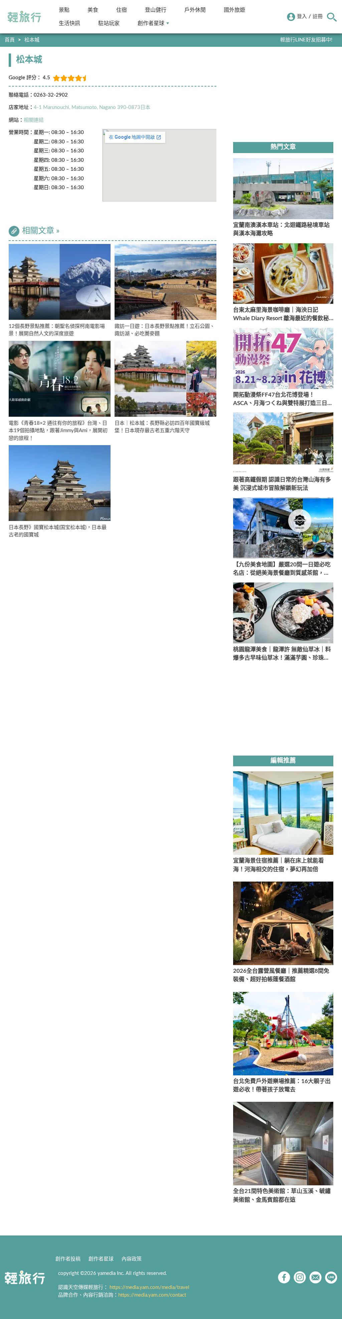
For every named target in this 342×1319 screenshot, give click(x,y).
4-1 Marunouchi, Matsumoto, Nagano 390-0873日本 (92, 107)
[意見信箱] (315, 1277)
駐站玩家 (109, 23)
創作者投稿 (67, 1259)
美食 (93, 10)
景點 (64, 10)
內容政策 (132, 1259)
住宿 (121, 10)
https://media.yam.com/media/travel (149, 1287)
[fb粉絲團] (284, 1277)
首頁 (10, 39)
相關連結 (34, 120)
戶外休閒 (195, 10)
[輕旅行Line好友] (331, 1277)
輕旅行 (24, 16)
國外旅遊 (234, 10)
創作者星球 (151, 23)
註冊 (318, 16)
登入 (302, 16)
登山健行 (155, 10)
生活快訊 (69, 23)
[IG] (300, 1277)
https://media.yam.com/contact (152, 1295)
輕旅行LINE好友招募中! (306, 39)
